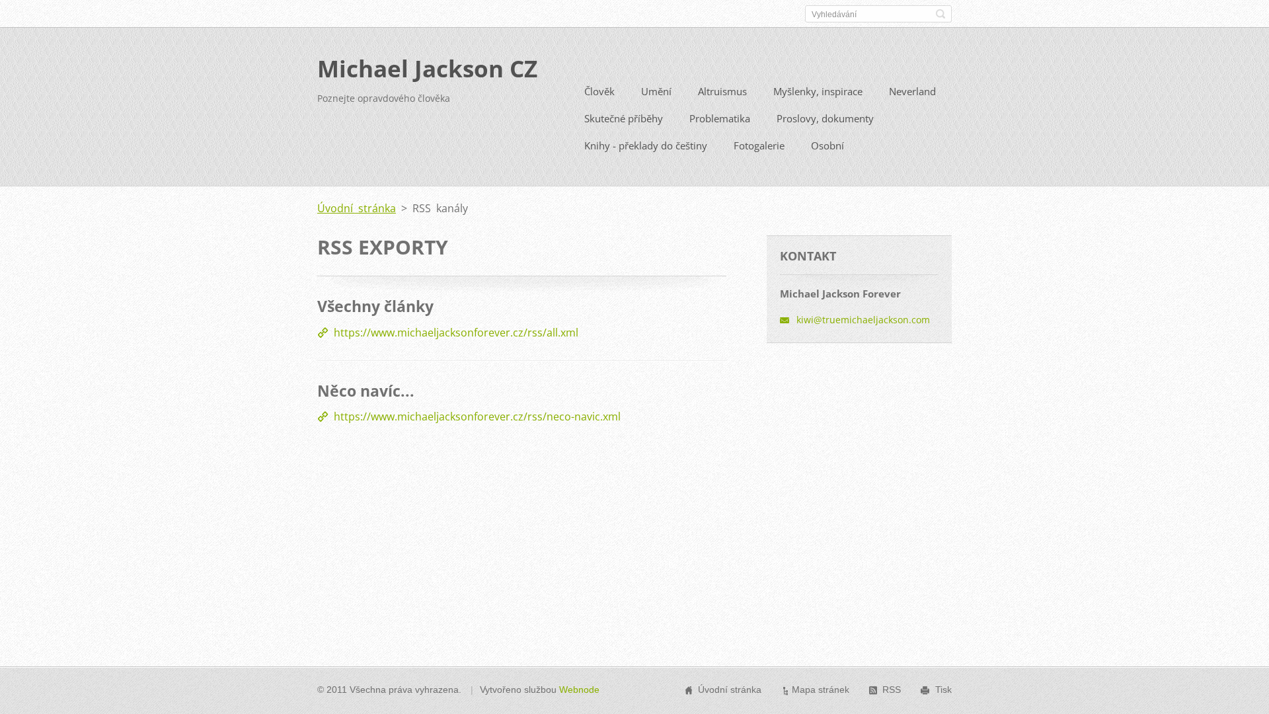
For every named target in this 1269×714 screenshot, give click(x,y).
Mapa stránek (820, 689)
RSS (891, 689)
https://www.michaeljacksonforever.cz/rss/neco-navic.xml (477, 416)
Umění (656, 91)
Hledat (940, 14)
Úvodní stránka (356, 208)
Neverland (912, 91)
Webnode (579, 689)
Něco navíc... (365, 390)
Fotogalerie (759, 145)
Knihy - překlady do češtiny (645, 145)
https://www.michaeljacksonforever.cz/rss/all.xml (456, 332)
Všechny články (375, 306)
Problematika (719, 118)
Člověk (599, 91)
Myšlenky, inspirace (818, 91)
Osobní (827, 145)
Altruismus (722, 91)
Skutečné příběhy (623, 118)
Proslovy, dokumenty (825, 118)
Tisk (943, 689)
